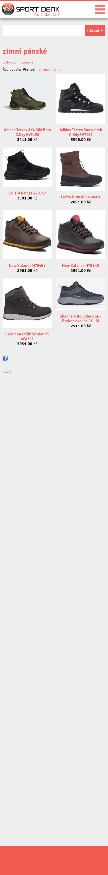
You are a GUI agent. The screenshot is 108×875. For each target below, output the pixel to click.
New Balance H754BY (27, 265)
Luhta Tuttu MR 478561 (80, 197)
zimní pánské (23, 62)
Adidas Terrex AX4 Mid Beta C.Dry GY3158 (27, 132)
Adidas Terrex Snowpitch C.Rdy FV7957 (81, 132)
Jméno (44, 69)
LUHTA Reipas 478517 (27, 193)
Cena (56, 69)
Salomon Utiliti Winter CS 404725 (27, 336)
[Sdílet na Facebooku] (5, 358)
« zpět (7, 371)
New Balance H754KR (80, 265)
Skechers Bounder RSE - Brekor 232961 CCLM (80, 318)
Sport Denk (46, 14)
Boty (6, 62)
